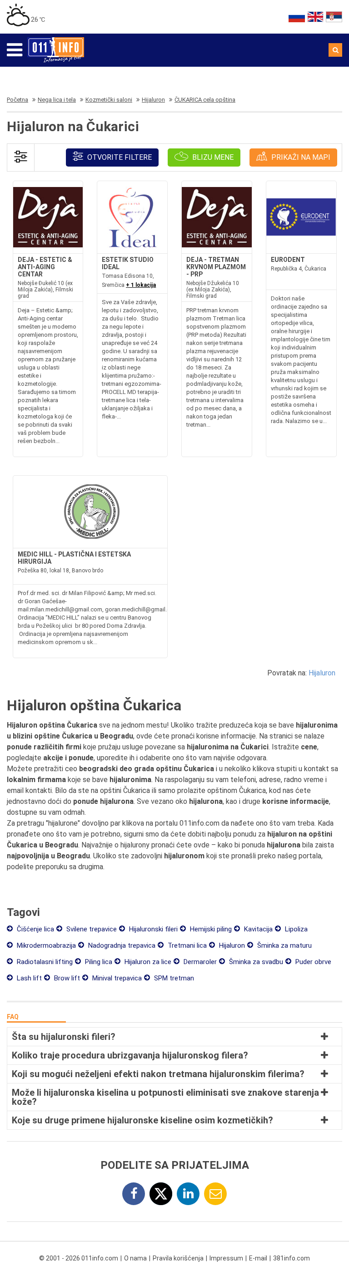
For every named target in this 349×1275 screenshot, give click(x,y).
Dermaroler (199, 962)
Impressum (226, 1258)
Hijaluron (322, 673)
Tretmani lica (186, 945)
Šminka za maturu (283, 945)
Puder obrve (312, 962)
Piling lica (97, 962)
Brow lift (66, 978)
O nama (135, 1258)
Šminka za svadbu (255, 962)
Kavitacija (257, 929)
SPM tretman (173, 978)
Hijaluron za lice (147, 962)
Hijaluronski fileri (152, 929)
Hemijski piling (210, 929)
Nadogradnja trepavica (120, 945)
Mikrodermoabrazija (45, 945)
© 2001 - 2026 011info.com (78, 1258)
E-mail (258, 1258)
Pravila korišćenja (178, 1258)
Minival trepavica (116, 978)
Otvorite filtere (118, 157)
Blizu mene (212, 157)
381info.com (291, 1258)
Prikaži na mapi (299, 157)
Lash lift (28, 978)
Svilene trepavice (91, 929)
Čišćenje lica (34, 929)
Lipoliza (295, 929)
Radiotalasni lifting (44, 962)
